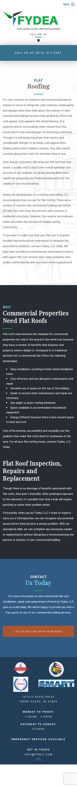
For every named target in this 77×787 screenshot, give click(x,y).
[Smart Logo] (56, 683)
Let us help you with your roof (38, 631)
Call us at (38, 52)
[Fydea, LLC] (38, 18)
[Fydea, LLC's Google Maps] (38, 41)
